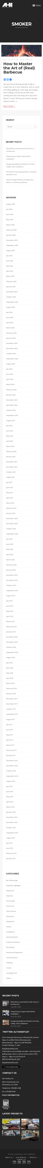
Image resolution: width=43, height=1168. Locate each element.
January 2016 (11, 812)
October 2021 (11, 472)
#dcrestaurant (7, 1043)
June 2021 (9, 487)
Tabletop (9, 963)
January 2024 (11, 338)
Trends (8, 968)
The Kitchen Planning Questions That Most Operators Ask (21, 173)
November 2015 (12, 822)
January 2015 (11, 858)
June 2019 (9, 606)
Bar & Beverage (12, 880)
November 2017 (12, 704)
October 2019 (11, 585)
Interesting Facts (12, 937)
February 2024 (11, 333)
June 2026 (9, 214)
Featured (9, 896)
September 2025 (12, 245)
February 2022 (11, 451)
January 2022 (11, 457)
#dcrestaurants (25, 1040)
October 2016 (11, 771)
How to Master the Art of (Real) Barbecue (19, 67)
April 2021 (9, 498)
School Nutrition (12, 957)
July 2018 (9, 663)
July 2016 (9, 786)
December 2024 (11, 292)
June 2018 (9, 668)
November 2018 (12, 642)
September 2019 (12, 590)
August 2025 (10, 250)
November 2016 (12, 766)
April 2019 (9, 616)
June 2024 (9, 317)
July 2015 (9, 843)
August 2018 (10, 657)
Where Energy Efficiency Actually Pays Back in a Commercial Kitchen (20, 181)
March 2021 (10, 503)
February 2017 (11, 750)
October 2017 (11, 709)
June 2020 (9, 544)
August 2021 (10, 477)
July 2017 (9, 724)
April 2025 (9, 271)
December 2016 (11, 760)
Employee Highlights (13, 885)
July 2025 (9, 256)
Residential (10, 947)
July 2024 (9, 312)
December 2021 (11, 462)
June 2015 (9, 848)
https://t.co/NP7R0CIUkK (22, 1043)
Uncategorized (11, 973)
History (8, 927)
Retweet (9, 1049)
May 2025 (9, 266)
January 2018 (11, 694)
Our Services (21, 1157)
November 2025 (12, 240)
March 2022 (10, 446)
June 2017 (9, 730)
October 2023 (11, 353)
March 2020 (10, 560)
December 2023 (11, 343)
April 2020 (9, 554)
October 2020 (11, 529)
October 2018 (11, 647)
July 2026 (9, 209)
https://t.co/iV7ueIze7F (17, 1056)
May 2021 (9, 493)
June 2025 (9, 261)
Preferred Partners (13, 942)
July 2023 (9, 369)
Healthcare (10, 921)
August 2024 (10, 307)
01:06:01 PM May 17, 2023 (11, 1045)
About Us (8, 1157)
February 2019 (11, 627)
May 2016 (9, 797)
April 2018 (9, 678)
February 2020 (11, 565)
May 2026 (9, 219)
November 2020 (12, 523)
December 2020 (11, 518)
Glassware (10, 916)
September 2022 (12, 415)
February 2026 (11, 230)
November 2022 (12, 405)
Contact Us (21, 1159)
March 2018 (10, 683)
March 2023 (10, 384)
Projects (33, 1157)
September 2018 (12, 652)
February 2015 (11, 853)
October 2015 (11, 828)
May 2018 (9, 673)
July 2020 (9, 539)
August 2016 (10, 781)
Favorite (15, 1049)
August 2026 (10, 204)
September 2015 (12, 833)
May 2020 (9, 549)
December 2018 (11, 637)
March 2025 (10, 276)
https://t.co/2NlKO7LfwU (10, 1040)
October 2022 (11, 410)
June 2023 (9, 374)
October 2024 (11, 297)
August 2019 (10, 596)
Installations (10, 932)
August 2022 (10, 420)
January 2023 (11, 395)
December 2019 (11, 575)
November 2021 (12, 467)
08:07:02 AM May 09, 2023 (11, 1059)
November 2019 (12, 580)
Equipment (10, 891)
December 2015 (11, 817)
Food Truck (10, 906)
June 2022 (9, 431)
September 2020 (12, 534)
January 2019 (11, 632)
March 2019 (10, 621)
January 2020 (11, 570)
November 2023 (12, 348)
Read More (9, 106)
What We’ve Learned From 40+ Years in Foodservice (20, 149)
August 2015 (10, 838)
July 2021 (9, 482)
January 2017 (11, 755)
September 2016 (12, 776)
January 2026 (11, 235)
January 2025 (11, 287)
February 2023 (11, 390)
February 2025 (11, 281)
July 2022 (9, 426)
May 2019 (9, 611)
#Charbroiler (28, 1037)
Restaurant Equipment (14, 952)
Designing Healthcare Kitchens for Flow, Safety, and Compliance (20, 165)
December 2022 (11, 400)
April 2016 (9, 802)
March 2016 (10, 807)
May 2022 (9, 436)
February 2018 (11, 688)
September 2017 (12, 714)
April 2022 (9, 441)
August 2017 (10, 719)
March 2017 (10, 745)
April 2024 (9, 323)
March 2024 (10, 328)
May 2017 (9, 735)
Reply (4, 1049)
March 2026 (10, 225)
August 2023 (10, 364)
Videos (8, 978)
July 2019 (9, 601)
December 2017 (11, 699)
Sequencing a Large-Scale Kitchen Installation (18, 157)
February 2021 (11, 508)
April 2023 (9, 379)
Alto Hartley (26, 60)
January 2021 (11, 513)
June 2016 (9, 791)
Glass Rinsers (11, 911)
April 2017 (9, 740)
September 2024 (12, 302)
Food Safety (10, 901)
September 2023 (12, 359)
